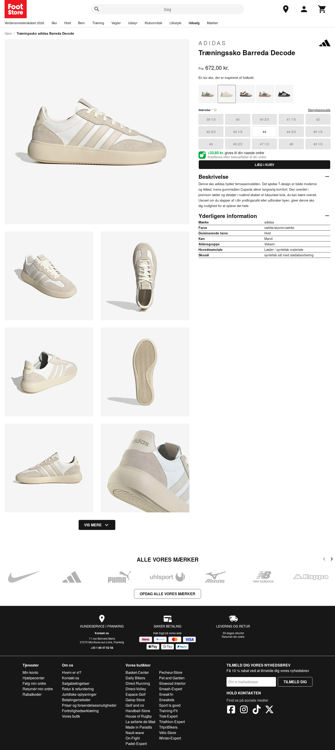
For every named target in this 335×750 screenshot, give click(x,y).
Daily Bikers (135, 677)
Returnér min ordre (38, 688)
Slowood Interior (172, 683)
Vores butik (71, 716)
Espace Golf (135, 694)
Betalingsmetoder (76, 699)
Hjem (8, 33)
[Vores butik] (285, 9)
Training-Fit (168, 710)
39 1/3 (211, 119)
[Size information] (215, 110)
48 (291, 144)
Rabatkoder (32, 694)
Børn (81, 23)
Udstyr (132, 23)
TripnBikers (168, 727)
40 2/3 (264, 119)
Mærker (212, 23)
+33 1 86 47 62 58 (102, 648)
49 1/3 (317, 144)
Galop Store (135, 699)
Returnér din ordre (233, 636)
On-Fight (133, 738)
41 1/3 (291, 119)
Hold (67, 23)
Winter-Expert (170, 738)
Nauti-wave (135, 732)
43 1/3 (237, 131)
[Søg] (97, 9)
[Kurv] (322, 9)
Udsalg (194, 23)
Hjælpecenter (33, 677)
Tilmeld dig (295, 681)
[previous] (324, 560)
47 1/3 (264, 144)
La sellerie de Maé (140, 721)
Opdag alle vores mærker (167, 593)
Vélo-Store (167, 732)
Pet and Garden (172, 677)
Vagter (116, 23)
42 (318, 119)
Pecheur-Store (170, 672)
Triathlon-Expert (172, 721)
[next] (331, 560)
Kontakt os (102, 633)
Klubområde (153, 23)
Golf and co (135, 705)
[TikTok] (256, 710)
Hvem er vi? (71, 672)
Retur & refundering (78, 688)
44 (264, 131)
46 (211, 144)
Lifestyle (175, 23)
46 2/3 (237, 144)
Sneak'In (166, 694)
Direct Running (138, 683)
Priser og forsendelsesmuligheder (89, 705)
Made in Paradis (139, 727)
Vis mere (93, 524)
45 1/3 (317, 131)
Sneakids (166, 699)
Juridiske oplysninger (79, 694)
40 (238, 119)
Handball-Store (138, 710)
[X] (269, 710)
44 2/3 (291, 131)
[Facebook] (231, 710)
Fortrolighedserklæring (80, 710)
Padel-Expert (136, 743)
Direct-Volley (136, 688)
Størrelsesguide (319, 110)
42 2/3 (211, 131)
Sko (54, 23)
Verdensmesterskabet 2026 (24, 23)
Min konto (30, 672)
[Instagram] (243, 710)
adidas (212, 43)
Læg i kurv (264, 164)
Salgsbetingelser (75, 683)
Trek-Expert (168, 716)
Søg (167, 9)
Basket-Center (137, 672)
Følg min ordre (34, 683)
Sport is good (169, 705)
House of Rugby (139, 716)
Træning (98, 23)
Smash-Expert (170, 688)
